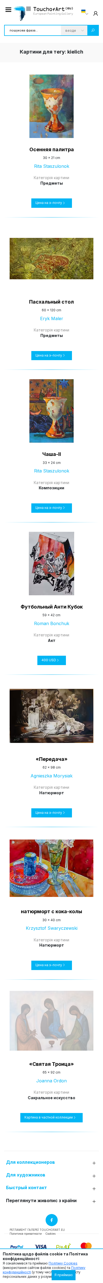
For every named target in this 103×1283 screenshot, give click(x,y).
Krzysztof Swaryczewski (51, 928)
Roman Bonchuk (51, 623)
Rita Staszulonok (51, 166)
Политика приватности (26, 1233)
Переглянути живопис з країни (41, 1200)
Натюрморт (51, 792)
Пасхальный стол (51, 302)
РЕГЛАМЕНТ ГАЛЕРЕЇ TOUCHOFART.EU (37, 1229)
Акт (51, 640)
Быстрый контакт (26, 1187)
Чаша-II (51, 454)
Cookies (50, 1233)
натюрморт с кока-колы (51, 911)
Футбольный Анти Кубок (52, 607)
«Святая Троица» (51, 1064)
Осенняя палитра (51, 149)
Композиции (51, 487)
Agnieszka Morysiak (51, 776)
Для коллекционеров (30, 1162)
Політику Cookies (63, 1263)
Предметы (51, 183)
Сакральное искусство (51, 1097)
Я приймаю (63, 1275)
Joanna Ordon (51, 1080)
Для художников (25, 1175)
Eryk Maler (51, 318)
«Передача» (52, 759)
